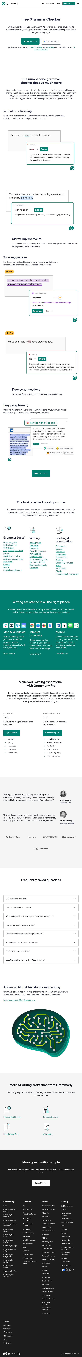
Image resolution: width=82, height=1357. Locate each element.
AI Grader (45, 1285)
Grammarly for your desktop (10, 1210)
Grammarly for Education (28, 1225)
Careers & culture (67, 1222)
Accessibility (66, 1262)
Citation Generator (48, 1224)
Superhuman (68, 1206)
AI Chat (44, 1238)
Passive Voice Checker (46, 1309)
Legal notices (66, 1265)
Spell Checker (46, 1295)
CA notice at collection (66, 1254)
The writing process (38, 551)
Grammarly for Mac (9, 1220)
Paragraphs (34, 548)
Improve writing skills (39, 559)
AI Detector (48, 1134)
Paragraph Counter (48, 1256)
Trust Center (66, 1237)
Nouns (6, 567)
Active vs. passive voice (13, 559)
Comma (6, 564)
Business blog (27, 1258)
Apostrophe (61, 554)
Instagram (8, 1336)
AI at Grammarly (28, 1233)
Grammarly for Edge (10, 1246)
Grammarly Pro (28, 1209)
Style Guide (46, 1263)
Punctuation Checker (12, 1117)
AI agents (45, 1213)
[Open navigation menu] (78, 3)
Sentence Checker (50, 1117)
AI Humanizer (46, 1220)
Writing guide (35, 543)
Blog (24, 1247)
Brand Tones (46, 1274)
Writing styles (35, 554)
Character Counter (48, 1252)
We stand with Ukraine (66, 1214)
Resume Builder (47, 1292)
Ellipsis (59, 571)
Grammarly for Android (8, 1276)
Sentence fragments (38, 565)
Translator (45, 1234)
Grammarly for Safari (8, 1236)
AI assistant (26, 1229)
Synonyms (34, 568)
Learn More (8, 653)
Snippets (45, 1267)
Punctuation (61, 546)
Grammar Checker (48, 1206)
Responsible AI (66, 1219)
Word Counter (47, 1249)
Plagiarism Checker (48, 1209)
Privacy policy (66, 1240)
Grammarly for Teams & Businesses (29, 1214)
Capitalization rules (11, 556)
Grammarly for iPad (9, 1271)
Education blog (28, 1254)
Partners (64, 1233)
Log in (58, 3)
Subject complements (12, 570)
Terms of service (67, 1244)
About (64, 1210)
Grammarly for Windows (8, 1216)
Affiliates (64, 1229)
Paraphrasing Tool (10, 1134)
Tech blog (26, 1251)
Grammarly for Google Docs (8, 1256)
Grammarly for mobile (8, 1261)
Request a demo (48, 3)
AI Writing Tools (47, 1242)
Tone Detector (47, 1245)
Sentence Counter (48, 1259)
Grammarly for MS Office (9, 1250)
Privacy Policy (49, 47)
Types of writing (36, 556)
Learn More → (35, 654)
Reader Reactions (48, 1288)
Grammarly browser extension (10, 1225)
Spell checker (61, 557)
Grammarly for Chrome (8, 1230)
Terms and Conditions (35, 47)
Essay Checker (47, 1227)
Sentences (34, 545)
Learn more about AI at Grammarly (18, 1000)
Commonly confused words (29, 1262)
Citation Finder (47, 1281)
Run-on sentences (37, 562)
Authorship (46, 1277)
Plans (24, 1206)
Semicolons (60, 568)
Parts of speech (10, 545)
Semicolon (60, 552)
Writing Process (28, 1244)
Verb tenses (8, 548)
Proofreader (46, 1313)
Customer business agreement (68, 1248)
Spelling (59, 560)
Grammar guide (10, 542)
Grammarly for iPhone (8, 1266)
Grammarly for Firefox (8, 1241)
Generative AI (27, 1236)
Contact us (6, 1329)
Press (63, 1226)
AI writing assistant (29, 1240)
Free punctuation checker (67, 574)
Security (64, 1258)
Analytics (45, 1270)
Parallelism (7, 562)
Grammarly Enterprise (26, 1219)
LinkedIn (8, 1343)
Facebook (8, 1332)
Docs (5, 1206)
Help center (7, 1325)
